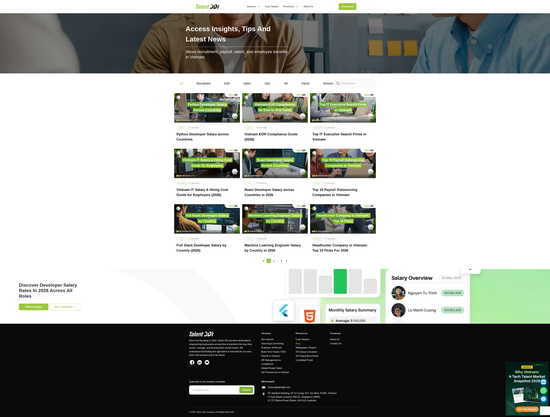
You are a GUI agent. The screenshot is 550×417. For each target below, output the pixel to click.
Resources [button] (288, 6)
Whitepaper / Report (306, 347)
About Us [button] (308, 6)
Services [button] (251, 6)
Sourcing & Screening (272, 343)
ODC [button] (267, 83)
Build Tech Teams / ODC (273, 352)
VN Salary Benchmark (307, 356)
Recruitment (267, 339)
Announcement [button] (331, 83)
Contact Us (347, 6)
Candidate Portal (304, 360)
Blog (298, 343)
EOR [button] (227, 83)
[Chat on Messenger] (543, 399)
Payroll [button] (305, 83)
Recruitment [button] (203, 83)
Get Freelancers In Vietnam (275, 372)
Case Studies (302, 339)
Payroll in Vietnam (270, 356)
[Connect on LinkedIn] (543, 382)
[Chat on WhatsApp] (543, 390)
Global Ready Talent (271, 368)
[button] (207, 6)
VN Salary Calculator (306, 352)
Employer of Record (271, 347)
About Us (334, 339)
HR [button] (286, 83)
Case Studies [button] (272, 6)
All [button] (181, 83)
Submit (246, 390)
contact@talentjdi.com (279, 387)
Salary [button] (247, 83)
